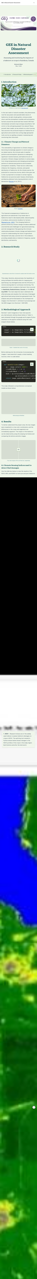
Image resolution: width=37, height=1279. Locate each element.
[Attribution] (4, 87)
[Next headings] (34, 74)
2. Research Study (16, 74)
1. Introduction (7, 74)
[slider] (18, 449)
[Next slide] (34, 1107)
